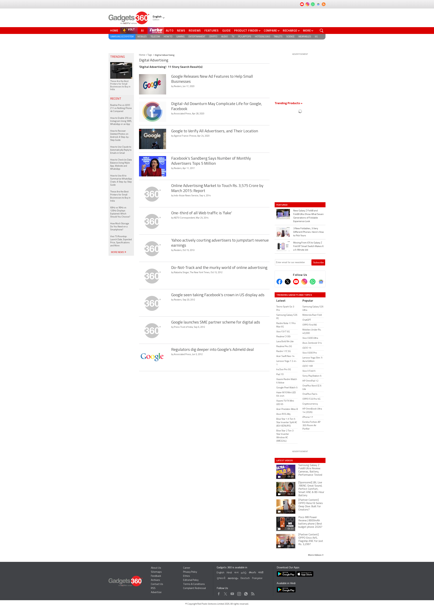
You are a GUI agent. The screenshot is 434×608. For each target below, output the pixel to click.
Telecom (155, 36)
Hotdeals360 (262, 36)
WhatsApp (246, 593)
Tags (149, 55)
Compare (270, 30)
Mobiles (142, 36)
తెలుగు (252, 572)
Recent (115, 98)
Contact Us (157, 584)
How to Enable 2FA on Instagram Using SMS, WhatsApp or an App (121, 121)
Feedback (156, 576)
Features (211, 30)
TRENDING (117, 57)
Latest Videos (284, 460)
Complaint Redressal (194, 588)
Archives (155, 580)
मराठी (260, 573)
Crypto (213, 36)
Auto (170, 30)
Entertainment (197, 36)
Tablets (278, 36)
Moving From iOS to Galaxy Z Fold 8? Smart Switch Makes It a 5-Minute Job (308, 246)
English (220, 573)
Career (186, 568)
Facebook (219, 593)
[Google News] (321, 281)
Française (257, 578)
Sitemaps (156, 572)
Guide (226, 30)
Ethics (186, 576)
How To (168, 36)
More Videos (315, 555)
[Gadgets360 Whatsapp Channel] (312, 281)
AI (142, 30)
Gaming (180, 36)
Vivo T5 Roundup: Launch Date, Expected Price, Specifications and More (121, 241)
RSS (153, 588)
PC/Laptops (244, 36)
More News (117, 252)
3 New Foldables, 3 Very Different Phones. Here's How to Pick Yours (308, 232)
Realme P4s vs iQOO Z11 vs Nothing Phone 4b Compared (121, 108)
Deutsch (245, 578)
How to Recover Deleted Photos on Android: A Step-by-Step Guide (119, 135)
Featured (282, 204)
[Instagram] (304, 281)
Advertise (156, 592)
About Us (156, 568)
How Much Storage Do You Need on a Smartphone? (119, 227)
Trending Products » (288, 103)
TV (233, 36)
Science (290, 36)
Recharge (290, 30)
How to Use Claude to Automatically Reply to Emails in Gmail (121, 150)
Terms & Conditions (194, 584)
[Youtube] (296, 281)
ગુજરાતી (221, 578)
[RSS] (324, 4)
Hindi (229, 573)
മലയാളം (233, 578)
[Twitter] (288, 281)
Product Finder (246, 30)
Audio (224, 36)
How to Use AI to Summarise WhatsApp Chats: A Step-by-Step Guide (121, 180)
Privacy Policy (190, 572)
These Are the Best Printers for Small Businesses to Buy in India (120, 196)
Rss (252, 593)
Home (114, 30)
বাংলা (236, 573)
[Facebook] (279, 281)
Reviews (195, 30)
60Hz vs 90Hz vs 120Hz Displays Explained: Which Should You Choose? (120, 212)
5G (316, 36)
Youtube (232, 593)
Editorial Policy (191, 580)
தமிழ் (243, 573)
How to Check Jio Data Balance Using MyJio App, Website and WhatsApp (121, 164)
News (181, 30)
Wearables (304, 36)
